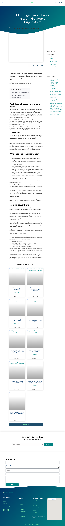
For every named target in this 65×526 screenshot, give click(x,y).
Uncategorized (53, 64)
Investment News (54, 60)
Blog (20, 514)
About (20, 502)
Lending (21, 504)
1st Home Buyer (53, 57)
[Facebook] (4, 510)
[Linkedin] (8, 510)
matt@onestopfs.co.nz (8, 506)
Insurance (52, 58)
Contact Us (21, 518)
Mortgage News (53, 61)
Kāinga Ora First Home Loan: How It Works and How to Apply (17, 351)
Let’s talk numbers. (16, 97)
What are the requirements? (18, 95)
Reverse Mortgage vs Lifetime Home (17, 319)
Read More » (17, 292)
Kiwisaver (21, 509)
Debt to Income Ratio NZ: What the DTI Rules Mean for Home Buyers (17, 414)
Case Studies (22, 516)
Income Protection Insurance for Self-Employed (35, 289)
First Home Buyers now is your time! (20, 92)
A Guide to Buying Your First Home (35, 350)
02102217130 (5, 503)
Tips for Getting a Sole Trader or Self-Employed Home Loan (17, 382)
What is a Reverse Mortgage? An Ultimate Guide (35, 320)
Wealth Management (54, 66)
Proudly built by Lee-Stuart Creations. (32, 524)
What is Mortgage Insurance (17, 288)
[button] (32, 3)
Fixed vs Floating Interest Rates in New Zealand (35, 381)
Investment (22, 511)
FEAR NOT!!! (16, 94)
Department (8, 465)
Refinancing (52, 63)
